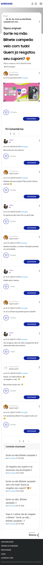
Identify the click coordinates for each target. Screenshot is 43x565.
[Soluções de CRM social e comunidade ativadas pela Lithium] (34, 534)
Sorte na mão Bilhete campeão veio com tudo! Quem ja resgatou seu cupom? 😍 (21, 484)
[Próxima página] (18, 133)
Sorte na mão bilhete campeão (20, 455)
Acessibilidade (7, 542)
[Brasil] (6, 4)
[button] (36, 73)
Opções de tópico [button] (36, 21)
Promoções (24, 78)
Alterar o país (7, 558)
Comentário (31, 119)
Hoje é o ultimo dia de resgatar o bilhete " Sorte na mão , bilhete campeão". (21, 517)
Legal (3, 554)
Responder (31, 163)
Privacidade (6, 550)
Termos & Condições (9, 546)
